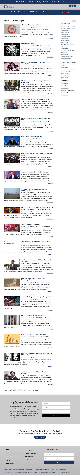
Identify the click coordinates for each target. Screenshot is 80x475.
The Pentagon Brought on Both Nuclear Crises (35, 242)
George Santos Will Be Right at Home (35, 172)
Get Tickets (65, 12)
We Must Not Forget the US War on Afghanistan (34, 189)
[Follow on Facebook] (70, 6)
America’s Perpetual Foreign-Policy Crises (36, 297)
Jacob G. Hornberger (28, 27)
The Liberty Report (66, 92)
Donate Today (40, 437)
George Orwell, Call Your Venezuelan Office (37, 207)
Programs (31, 1)
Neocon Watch (64, 88)
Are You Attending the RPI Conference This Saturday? (37, 260)
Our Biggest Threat (28, 43)
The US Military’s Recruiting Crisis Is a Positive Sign (35, 81)
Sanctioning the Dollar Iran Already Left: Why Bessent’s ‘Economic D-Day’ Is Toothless (68, 64)
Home (18, 1)
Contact (53, 1)
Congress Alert (64, 83)
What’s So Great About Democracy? (34, 334)
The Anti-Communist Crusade (32, 25)
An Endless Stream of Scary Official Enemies (34, 372)
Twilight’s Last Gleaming (65, 36)
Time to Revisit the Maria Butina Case (35, 99)
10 (29, 390)
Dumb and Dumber (64, 75)
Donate (38, 1)
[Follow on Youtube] (75, 6)
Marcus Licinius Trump (65, 40)
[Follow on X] (73, 6)
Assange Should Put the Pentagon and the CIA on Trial (36, 354)
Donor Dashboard (10, 463)
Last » (36, 390)
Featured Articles (45, 27)
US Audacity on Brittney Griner (32, 315)
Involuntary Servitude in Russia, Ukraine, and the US (36, 63)
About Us (24, 1)
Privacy (6, 472)
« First (13, 390)
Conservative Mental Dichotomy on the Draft (35, 118)
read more (50, 38)
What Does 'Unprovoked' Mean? (32, 136)
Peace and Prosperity (30, 453)
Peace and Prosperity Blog (67, 90)
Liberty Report (29, 461)
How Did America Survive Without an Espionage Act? (34, 279)
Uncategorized (64, 95)
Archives (46, 1)
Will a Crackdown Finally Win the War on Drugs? (36, 154)
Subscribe (61, 1)
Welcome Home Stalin (65, 32)
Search (74, 21)
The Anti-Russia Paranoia (30, 224)
